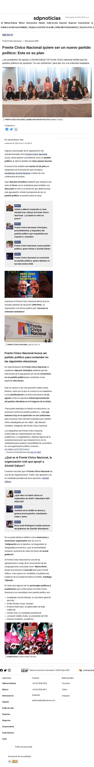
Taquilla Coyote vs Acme (41, 27)
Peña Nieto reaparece (66, 27)
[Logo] (47, 18)
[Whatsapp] (16, 129)
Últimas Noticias (10, 23)
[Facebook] (7, 129)
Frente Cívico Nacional (11, 41)
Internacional (31, 23)
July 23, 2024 (35, 452)
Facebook (66, 683)
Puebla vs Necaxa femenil (14, 27)
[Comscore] (86, 670)
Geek (4, 739)
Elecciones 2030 (32, 41)
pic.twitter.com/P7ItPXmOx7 (17, 449)
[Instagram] (9, 670)
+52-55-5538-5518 (39, 683)
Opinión (42, 23)
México (22, 23)
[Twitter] (11, 129)
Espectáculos (8, 733)
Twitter (64, 690)
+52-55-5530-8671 (39, 690)
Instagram (66, 696)
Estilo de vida (52, 23)
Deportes (63, 23)
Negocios (72, 23)
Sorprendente (84, 23)
